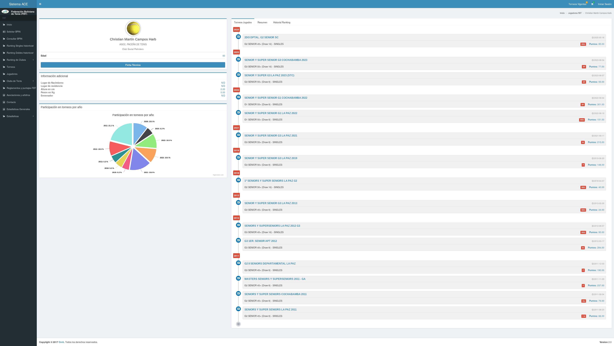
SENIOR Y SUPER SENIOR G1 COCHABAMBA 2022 (275, 97)
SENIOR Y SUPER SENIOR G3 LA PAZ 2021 (270, 135)
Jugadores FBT (575, 13)
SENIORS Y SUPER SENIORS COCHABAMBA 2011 (275, 294)
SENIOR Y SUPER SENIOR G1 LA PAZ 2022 (270, 113)
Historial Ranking (281, 22)
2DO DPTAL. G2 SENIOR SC (261, 37)
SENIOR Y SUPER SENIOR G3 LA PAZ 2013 (270, 203)
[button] (40, 4)
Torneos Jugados (243, 22)
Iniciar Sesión (605, 4)
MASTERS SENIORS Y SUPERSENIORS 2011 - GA (275, 279)
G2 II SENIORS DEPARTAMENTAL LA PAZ (270, 263)
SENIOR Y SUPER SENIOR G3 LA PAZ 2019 (270, 158)
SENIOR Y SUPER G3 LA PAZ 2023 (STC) (269, 75)
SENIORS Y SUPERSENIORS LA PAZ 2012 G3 (272, 225)
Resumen (262, 22)
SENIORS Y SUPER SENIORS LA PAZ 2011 (270, 309)
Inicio (562, 13)
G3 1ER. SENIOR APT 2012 (260, 241)
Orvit (61, 342)
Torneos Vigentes (578, 3)
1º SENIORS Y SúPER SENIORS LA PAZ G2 (270, 180)
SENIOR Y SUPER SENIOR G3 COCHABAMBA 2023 (275, 60)
